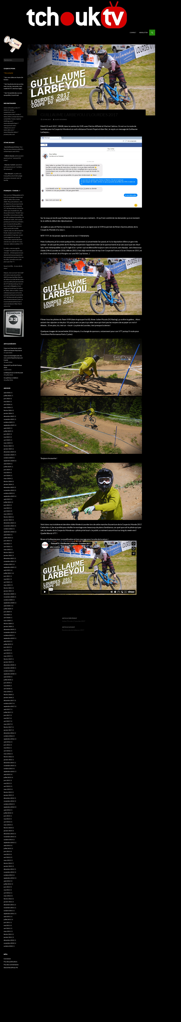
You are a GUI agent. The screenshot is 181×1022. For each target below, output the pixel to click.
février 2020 (8, 623)
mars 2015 (7, 789)
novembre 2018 (9, 668)
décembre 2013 (9, 834)
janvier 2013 (8, 866)
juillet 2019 (7, 644)
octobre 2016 (8, 736)
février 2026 (8, 410)
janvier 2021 (8, 591)
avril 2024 (7, 475)
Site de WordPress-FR (11, 967)
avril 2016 (7, 751)
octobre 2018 (8, 671)
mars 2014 (7, 825)
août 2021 (7, 570)
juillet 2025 (7, 431)
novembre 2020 (9, 597)
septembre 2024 (9, 461)
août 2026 (7, 393)
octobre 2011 (8, 911)
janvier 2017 (8, 730)
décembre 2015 (9, 763)
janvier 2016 (8, 760)
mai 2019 (7, 650)
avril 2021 (7, 582)
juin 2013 (7, 851)
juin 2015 (7, 780)
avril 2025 (7, 440)
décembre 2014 (9, 798)
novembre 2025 (9, 419)
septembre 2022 (9, 532)
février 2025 (8, 446)
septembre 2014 (9, 807)
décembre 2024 (9, 452)
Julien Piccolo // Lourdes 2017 (73, 619)
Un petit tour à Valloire (11, 378)
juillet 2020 (7, 609)
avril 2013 (7, 857)
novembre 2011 (9, 908)
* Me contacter (8, 73)
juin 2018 (7, 683)
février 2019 (8, 659)
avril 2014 (7, 822)
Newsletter (143, 32)
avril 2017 (7, 721)
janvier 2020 (8, 626)
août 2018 (7, 677)
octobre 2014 (8, 804)
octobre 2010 (8, 946)
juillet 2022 (7, 538)
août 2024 (7, 464)
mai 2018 (7, 686)
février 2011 (8, 934)
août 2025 (7, 428)
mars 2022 (7, 549)
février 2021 (8, 588)
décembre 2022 (9, 523)
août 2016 (7, 742)
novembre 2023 (9, 490)
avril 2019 (7, 653)
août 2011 (7, 916)
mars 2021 (7, 585)
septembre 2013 (9, 842)
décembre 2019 (9, 629)
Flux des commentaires (11, 965)
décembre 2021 (9, 558)
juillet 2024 (7, 467)
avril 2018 (7, 689)
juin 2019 (7, 647)
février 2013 (8, 863)
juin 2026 (7, 398)
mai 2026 (7, 401)
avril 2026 (7, 404)
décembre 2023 (9, 487)
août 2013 (7, 845)
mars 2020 (7, 620)
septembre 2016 (9, 739)
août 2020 (7, 606)
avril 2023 (7, 511)
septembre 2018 (9, 674)
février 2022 (8, 552)
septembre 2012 (9, 878)
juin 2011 (7, 922)
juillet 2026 (7, 395)
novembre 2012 (9, 872)
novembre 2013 (9, 837)
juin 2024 (7, 469)
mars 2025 (7, 443)
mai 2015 (7, 783)
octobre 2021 (8, 564)
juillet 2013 (7, 848)
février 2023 (8, 517)
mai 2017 (7, 718)
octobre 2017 (8, 703)
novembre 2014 (9, 801)
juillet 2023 (7, 502)
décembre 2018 (9, 665)
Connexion (7, 959)
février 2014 (8, 828)
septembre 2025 (9, 425)
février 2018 (8, 694)
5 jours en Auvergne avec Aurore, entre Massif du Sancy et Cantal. (13, 358)
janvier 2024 (8, 484)
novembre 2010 (9, 943)
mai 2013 (7, 854)
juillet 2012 (7, 884)
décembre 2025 (9, 416)
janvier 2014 (8, 831)
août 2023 (7, 499)
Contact (133, 32)
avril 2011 (7, 928)
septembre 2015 (9, 771)
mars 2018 (7, 691)
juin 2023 (7, 505)
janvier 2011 (8, 937)
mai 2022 (7, 543)
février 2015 (8, 792)
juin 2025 (7, 434)
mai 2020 (7, 615)
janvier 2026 (8, 413)
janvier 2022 (8, 555)
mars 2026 (7, 407)
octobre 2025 (8, 422)
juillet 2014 (7, 813)
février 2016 (8, 757)
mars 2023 (7, 514)
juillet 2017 (7, 712)
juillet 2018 (7, 680)
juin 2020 (7, 612)
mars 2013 (7, 860)
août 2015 (7, 774)
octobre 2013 (8, 839)
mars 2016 (7, 754)
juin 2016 (7, 745)
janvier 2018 (8, 697)
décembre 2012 (9, 869)
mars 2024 (7, 478)
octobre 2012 (8, 875)
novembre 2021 (9, 561)
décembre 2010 (9, 940)
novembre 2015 (9, 765)
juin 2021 (7, 576)
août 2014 (7, 810)
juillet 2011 (7, 919)
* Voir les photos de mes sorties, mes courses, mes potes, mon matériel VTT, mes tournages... (14, 86)
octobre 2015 (8, 768)
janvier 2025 (8, 449)
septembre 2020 (9, 603)
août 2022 (7, 535)
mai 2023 (7, 508)
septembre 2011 (9, 913)
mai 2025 (7, 437)
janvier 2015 (8, 795)
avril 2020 (7, 617)
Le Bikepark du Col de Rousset (13, 373)
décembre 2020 (9, 594)
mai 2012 (7, 890)
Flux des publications (10, 962)
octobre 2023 (8, 493)
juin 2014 (7, 816)
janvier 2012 (8, 902)
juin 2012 (7, 887)
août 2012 (7, 881)
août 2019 (7, 641)
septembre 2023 (9, 496)
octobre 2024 (8, 458)
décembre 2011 (9, 905)
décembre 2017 (9, 700)
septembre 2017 (9, 706)
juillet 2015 (7, 777)
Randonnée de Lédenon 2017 (73, 628)
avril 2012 (7, 893)
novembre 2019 (9, 632)
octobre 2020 (8, 600)
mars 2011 (7, 931)
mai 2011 (7, 925)
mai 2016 (7, 748)
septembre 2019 (9, 638)
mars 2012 (7, 896)
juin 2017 (7, 715)
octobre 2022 (8, 529)
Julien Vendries (61, 119)
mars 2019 (7, 656)
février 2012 (8, 899)
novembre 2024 (9, 455)
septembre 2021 (9, 567)
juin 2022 (7, 541)
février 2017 (8, 727)
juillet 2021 (7, 573)
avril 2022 (7, 546)
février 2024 (8, 481)
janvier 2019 (8, 662)
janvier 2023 (8, 520)
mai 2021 (7, 579)
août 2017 (7, 709)
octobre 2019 (8, 635)
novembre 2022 (9, 526)
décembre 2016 (9, 733)
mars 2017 (7, 724)
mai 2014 (7, 819)
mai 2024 (7, 472)
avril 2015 (7, 786)
